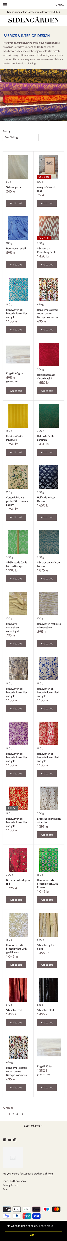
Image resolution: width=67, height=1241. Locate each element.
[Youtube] (9, 1140)
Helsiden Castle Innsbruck (14, 438)
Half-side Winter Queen (46, 499)
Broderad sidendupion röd (18, 882)
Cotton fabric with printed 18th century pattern (17, 501)
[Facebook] (4, 1140)
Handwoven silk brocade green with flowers (47, 884)
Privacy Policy (10, 1185)
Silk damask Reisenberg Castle (46, 250)
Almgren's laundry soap (47, 189)
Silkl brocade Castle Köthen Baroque (16, 564)
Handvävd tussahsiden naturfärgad (12, 627)
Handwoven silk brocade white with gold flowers (16, 949)
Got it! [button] (33, 1234)
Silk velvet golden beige (46, 947)
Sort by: (7, 131)
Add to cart (16, 203)
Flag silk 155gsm (45, 1066)
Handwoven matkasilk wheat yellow (49, 625)
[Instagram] (14, 1140)
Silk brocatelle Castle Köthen (48, 564)
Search (6, 1189)
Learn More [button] (46, 1225)
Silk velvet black (45, 1010)
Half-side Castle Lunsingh (45, 438)
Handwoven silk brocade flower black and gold (17, 313)
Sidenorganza (13, 187)
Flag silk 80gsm (14, 373)
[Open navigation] (5, 4)
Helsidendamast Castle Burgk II (46, 376)
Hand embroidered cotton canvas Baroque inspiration (47, 313)
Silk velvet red (13, 1010)
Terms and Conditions (14, 1181)
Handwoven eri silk (16, 248)
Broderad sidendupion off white (49, 820)
